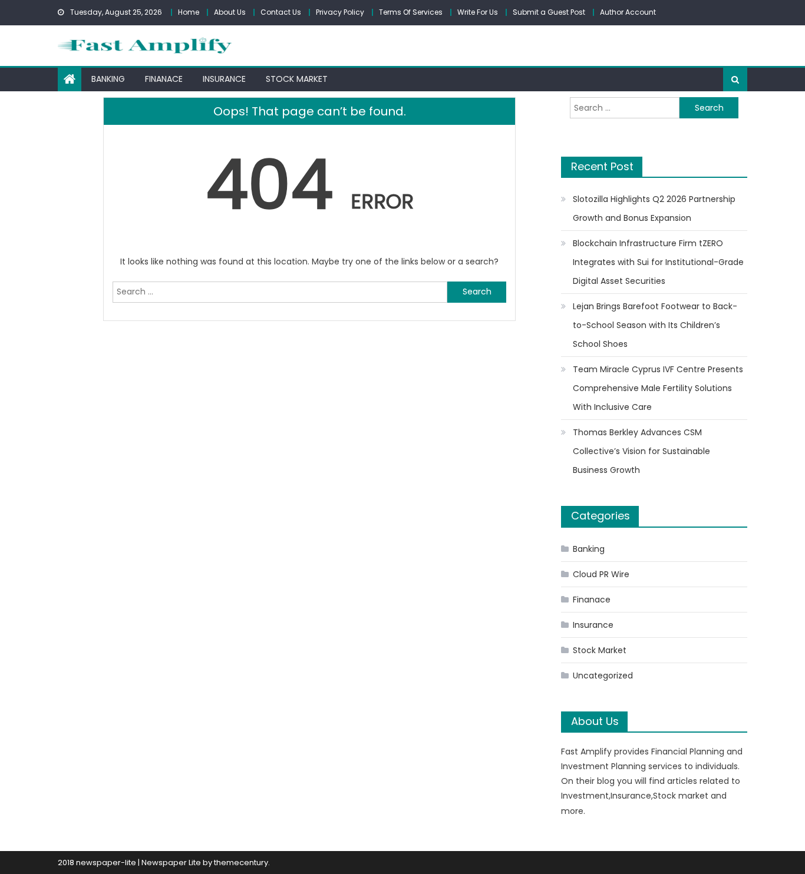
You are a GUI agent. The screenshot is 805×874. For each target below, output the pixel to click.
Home (188, 12)
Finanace (164, 79)
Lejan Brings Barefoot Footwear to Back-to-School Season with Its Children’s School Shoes (655, 325)
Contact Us (280, 12)
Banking (108, 79)
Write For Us (477, 12)
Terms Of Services (411, 12)
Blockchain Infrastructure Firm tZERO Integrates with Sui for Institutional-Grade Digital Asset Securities (658, 262)
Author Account (628, 12)
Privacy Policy (340, 12)
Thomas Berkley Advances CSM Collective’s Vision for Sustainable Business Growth (641, 451)
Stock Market (297, 79)
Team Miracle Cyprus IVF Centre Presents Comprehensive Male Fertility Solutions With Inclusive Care (658, 388)
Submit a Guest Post (549, 12)
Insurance (224, 79)
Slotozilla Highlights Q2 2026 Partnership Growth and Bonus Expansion (654, 208)
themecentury (241, 862)
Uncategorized (603, 675)
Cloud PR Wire (601, 574)
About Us (230, 12)
